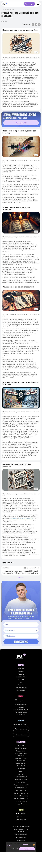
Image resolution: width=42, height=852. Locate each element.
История (21, 774)
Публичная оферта (21, 704)
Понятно (27, 849)
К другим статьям (8, 9)
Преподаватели (21, 677)
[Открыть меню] (38, 4)
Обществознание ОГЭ (21, 785)
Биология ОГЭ (21, 790)
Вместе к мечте (21, 687)
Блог (21, 682)
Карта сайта (21, 690)
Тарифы (21, 674)
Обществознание (21, 748)
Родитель (21, 671)
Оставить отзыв (21, 735)
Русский (21, 745)
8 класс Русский (21, 804)
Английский (21, 766)
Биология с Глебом (21, 777)
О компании (21, 715)
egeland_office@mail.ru (21, 724)
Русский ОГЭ (21, 782)
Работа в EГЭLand (21, 712)
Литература (21, 768)
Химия (21, 771)
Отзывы (21, 679)
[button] (19, 577)
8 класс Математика (21, 798)
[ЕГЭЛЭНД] (4, 4)
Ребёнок (21, 668)
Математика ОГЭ (21, 787)
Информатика (21, 751)
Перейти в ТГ (21, 123)
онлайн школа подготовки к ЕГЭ (22, 518)
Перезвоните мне (21, 729)
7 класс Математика (21, 796)
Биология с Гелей (21, 779)
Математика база (21, 763)
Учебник (21, 685)
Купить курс (29, 4)
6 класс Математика (21, 793)
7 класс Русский (21, 801)
